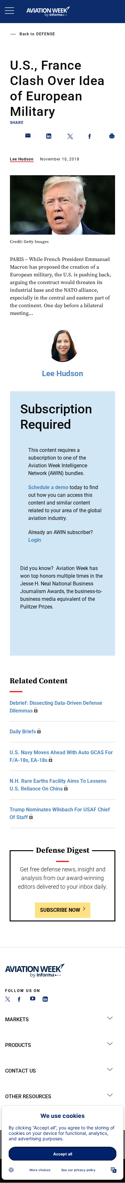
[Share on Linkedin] (49, 137)
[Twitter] (7, 1000)
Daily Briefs (23, 732)
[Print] (112, 137)
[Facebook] (20, 1000)
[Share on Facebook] (91, 137)
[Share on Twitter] (70, 137)
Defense (45, 34)
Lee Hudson (22, 159)
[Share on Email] (28, 137)
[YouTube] (32, 1000)
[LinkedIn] (45, 1000)
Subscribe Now (60, 910)
